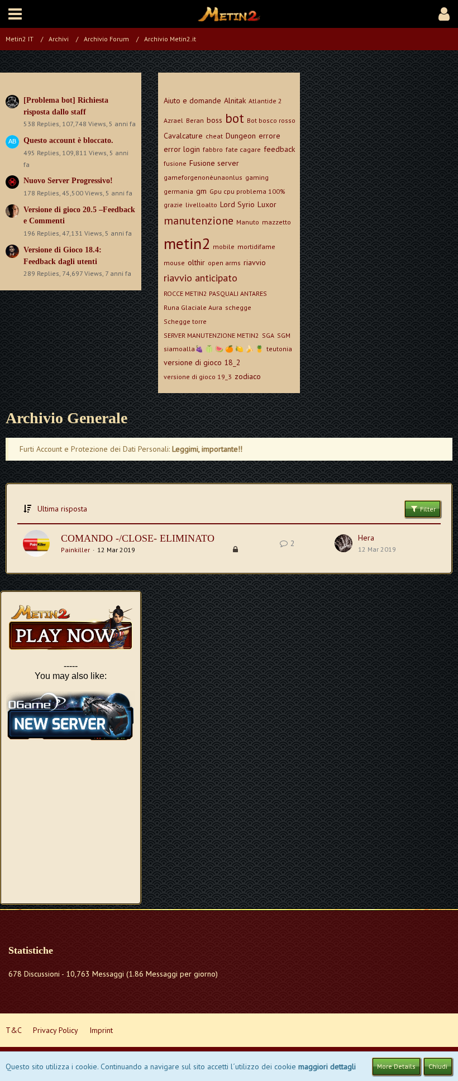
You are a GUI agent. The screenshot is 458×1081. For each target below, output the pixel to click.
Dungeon (241, 136)
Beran (195, 120)
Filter (427, 509)
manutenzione (198, 220)
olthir (196, 262)
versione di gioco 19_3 (198, 376)
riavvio (255, 262)
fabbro (213, 149)
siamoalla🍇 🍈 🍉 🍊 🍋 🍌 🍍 (214, 349)
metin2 (187, 243)
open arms (224, 263)
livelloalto (201, 204)
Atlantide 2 (265, 101)
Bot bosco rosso (271, 120)
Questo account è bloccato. (68, 140)
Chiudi (437, 1066)
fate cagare (243, 149)
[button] (15, 14)
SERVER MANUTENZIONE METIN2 (211, 335)
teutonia (279, 349)
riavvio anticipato (200, 277)
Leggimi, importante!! (207, 449)
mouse (174, 263)
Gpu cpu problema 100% (247, 191)
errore (269, 136)
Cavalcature (183, 136)
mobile (224, 246)
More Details (396, 1066)
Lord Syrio (237, 204)
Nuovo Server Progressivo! (68, 180)
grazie (173, 204)
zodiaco (248, 376)
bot (234, 118)
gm (201, 191)
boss (214, 120)
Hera (366, 538)
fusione (175, 163)
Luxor (266, 204)
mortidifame (256, 246)
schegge (238, 307)
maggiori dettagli (327, 1066)
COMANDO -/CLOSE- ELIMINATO (137, 538)
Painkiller (75, 550)
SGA (268, 335)
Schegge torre (185, 321)
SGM (283, 335)
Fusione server (214, 163)
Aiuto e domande (192, 100)
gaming (257, 177)
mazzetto (276, 222)
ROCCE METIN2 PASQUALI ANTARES (215, 293)
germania (178, 191)
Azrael (173, 120)
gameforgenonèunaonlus (203, 177)
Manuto (247, 222)
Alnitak (235, 100)
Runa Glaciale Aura (193, 307)
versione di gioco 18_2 (202, 362)
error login (182, 149)
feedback (279, 149)
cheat (214, 136)
